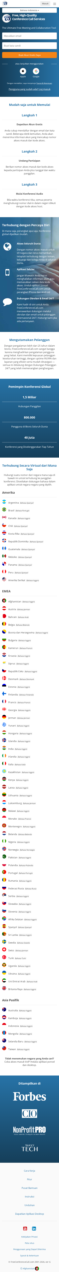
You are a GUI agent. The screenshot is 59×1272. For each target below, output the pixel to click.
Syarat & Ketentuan (44, 83)
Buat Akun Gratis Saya (30, 55)
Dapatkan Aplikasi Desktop (29, 1213)
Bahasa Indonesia (29, 10)
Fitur (29, 1179)
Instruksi (29, 1196)
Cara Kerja (29, 1170)
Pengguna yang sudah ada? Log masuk (29, 89)
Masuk (45, 3)
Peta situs (29, 1243)
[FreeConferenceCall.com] (4, 3)
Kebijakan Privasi (29, 1236)
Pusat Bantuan (30, 1188)
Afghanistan (29, 1268)
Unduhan (29, 1205)
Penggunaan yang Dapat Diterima (29, 1249)
